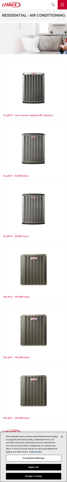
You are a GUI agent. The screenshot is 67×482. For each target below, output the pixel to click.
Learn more (35, 451)
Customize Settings (33, 458)
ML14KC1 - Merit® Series (16, 357)
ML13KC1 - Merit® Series (16, 418)
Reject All (33, 467)
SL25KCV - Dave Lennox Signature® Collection (28, 115)
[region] (33, 457)
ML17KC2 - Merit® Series (16, 297)
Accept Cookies (33, 476)
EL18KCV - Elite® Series (16, 236)
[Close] (62, 436)
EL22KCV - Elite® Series (16, 176)
